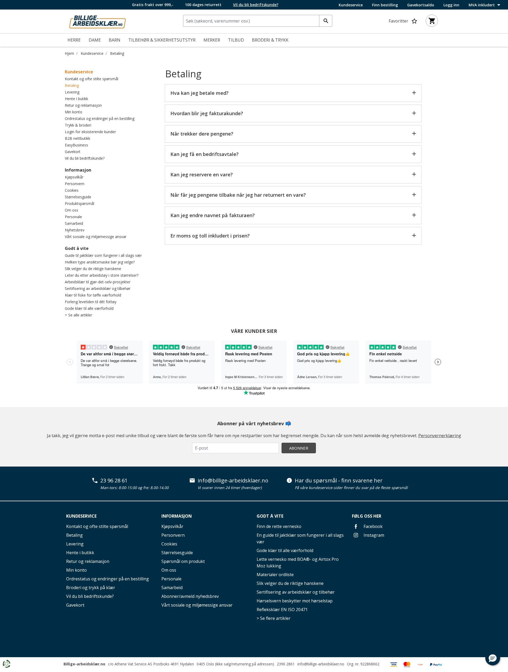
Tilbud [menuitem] (236, 40)
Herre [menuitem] (74, 40)
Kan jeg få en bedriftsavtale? (204, 154)
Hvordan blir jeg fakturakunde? (206, 113)
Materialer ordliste (275, 574)
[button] (492, 658)
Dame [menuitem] (95, 40)
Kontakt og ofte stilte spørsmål (91, 78)
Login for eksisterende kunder (90, 131)
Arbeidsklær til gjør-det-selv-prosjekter (97, 281)
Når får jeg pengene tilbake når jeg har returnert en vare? (238, 195)
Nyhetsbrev (74, 229)
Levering (72, 92)
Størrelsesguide (78, 196)
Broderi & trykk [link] (270, 40)
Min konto (73, 111)
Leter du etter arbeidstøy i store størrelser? (101, 275)
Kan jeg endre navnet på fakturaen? (212, 215)
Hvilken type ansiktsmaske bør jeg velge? (100, 262)
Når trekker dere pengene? (201, 134)
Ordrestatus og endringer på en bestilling (99, 118)
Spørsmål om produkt (183, 561)
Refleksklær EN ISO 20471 (282, 609)
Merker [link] (211, 40)
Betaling (117, 53)
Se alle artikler (80, 314)
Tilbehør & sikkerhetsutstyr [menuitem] (162, 40)
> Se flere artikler (274, 618)
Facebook (372, 526)
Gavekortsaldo (420, 5)
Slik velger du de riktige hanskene (93, 268)
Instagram (373, 535)
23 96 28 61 (114, 480)
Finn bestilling (385, 5)
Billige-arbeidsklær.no (84, 663)
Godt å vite (77, 248)
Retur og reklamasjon (83, 105)
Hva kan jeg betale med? (199, 93)
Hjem (69, 53)
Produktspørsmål (79, 203)
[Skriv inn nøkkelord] (325, 21)
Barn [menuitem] (114, 40)
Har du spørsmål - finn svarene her (339, 480)
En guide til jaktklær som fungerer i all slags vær (300, 538)
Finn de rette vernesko (279, 526)
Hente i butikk (76, 98)
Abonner (298, 448)
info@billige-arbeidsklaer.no (233, 480)
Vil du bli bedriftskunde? (85, 158)
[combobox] (257, 21)
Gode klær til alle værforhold (89, 308)
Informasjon (78, 170)
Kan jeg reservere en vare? (201, 174)
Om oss (71, 210)
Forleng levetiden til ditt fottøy (90, 301)
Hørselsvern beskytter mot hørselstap (295, 601)
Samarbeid (74, 223)
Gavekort (72, 151)
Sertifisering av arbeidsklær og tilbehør (97, 288)
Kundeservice (351, 5)
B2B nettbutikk (77, 138)
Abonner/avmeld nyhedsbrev (190, 596)
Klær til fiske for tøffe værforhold (93, 295)
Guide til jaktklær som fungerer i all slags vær (103, 255)
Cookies (72, 190)
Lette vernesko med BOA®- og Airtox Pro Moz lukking (298, 562)
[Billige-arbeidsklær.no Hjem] (97, 21)
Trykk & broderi (78, 125)
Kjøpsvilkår (74, 177)
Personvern (74, 183)
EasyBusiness (76, 144)
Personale (73, 216)
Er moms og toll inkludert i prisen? (210, 235)
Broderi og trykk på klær (90, 587)
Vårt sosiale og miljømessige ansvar (95, 236)
